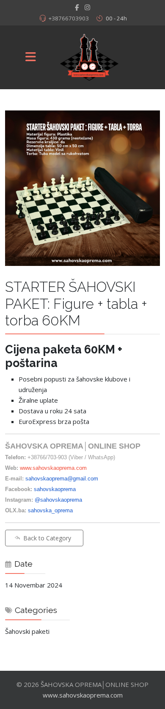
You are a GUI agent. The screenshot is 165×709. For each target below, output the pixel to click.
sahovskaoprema (55, 489)
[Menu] (31, 57)
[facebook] (77, 7)
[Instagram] (87, 7)
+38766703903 (68, 18)
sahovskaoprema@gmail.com (61, 478)
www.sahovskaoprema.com (53, 468)
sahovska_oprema (50, 510)
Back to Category (47, 538)
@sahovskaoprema (58, 500)
